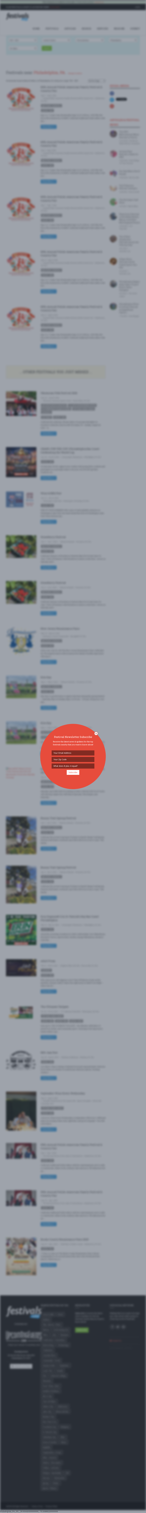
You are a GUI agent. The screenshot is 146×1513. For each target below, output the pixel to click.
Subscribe (73, 772)
